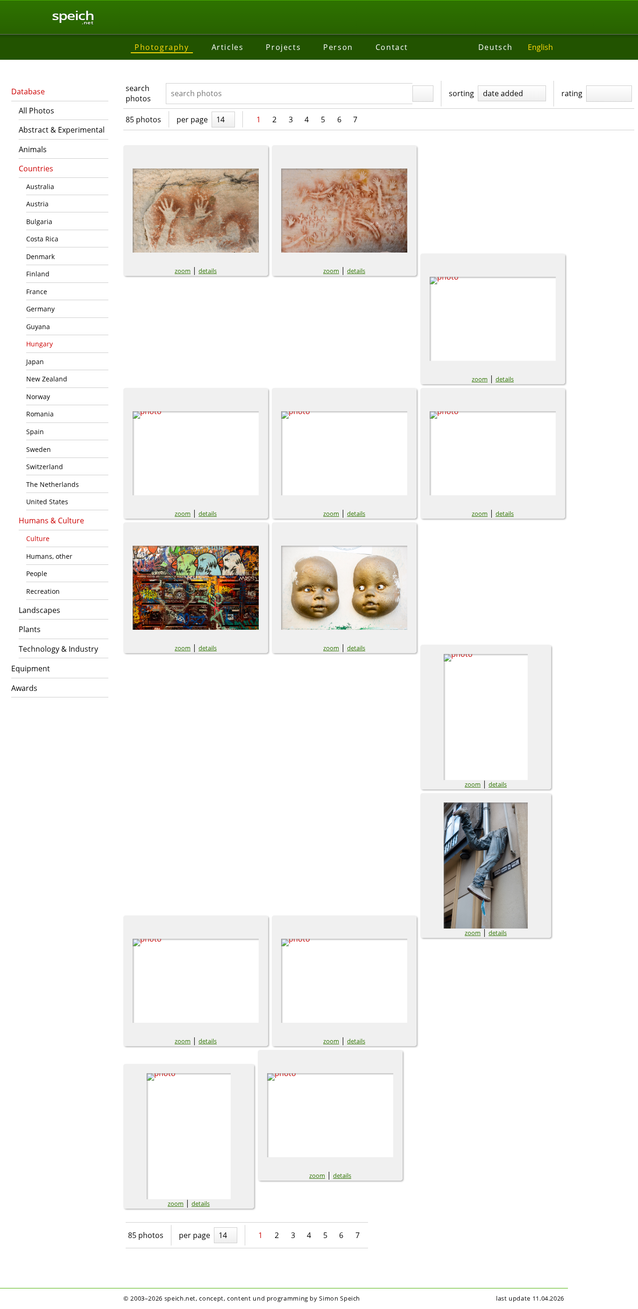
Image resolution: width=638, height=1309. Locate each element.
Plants (30, 629)
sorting (461, 93)
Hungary (39, 343)
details (207, 271)
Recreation (43, 591)
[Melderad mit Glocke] (493, 319)
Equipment (30, 668)
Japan (35, 361)
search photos (138, 93)
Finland (38, 273)
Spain (35, 431)
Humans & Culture (51, 520)
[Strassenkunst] (344, 453)
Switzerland (44, 466)
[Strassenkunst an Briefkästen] (196, 588)
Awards (24, 688)
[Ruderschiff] (196, 981)
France (36, 291)
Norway (38, 396)
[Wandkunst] (344, 588)
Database (28, 91)
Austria (37, 203)
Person (338, 47)
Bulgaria (39, 221)
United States (47, 501)
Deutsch (495, 47)
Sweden (38, 449)
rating (571, 93)
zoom (183, 271)
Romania (40, 413)
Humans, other (49, 556)
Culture (38, 538)
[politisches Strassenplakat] (196, 453)
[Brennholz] (330, 1115)
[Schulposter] (344, 981)
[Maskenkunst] (189, 1136)
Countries (36, 168)
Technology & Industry (58, 649)
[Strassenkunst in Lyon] (493, 453)
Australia (40, 186)
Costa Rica (42, 238)
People (36, 573)
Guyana (38, 326)
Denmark (40, 256)
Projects (283, 47)
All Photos (36, 111)
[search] (422, 93)
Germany (40, 308)
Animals (33, 149)
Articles (228, 47)
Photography (162, 47)
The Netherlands (52, 484)
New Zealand (46, 378)
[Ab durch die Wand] (486, 865)
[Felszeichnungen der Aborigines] (196, 211)
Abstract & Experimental (62, 130)
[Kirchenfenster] (486, 717)
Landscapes (39, 610)
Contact (392, 47)
